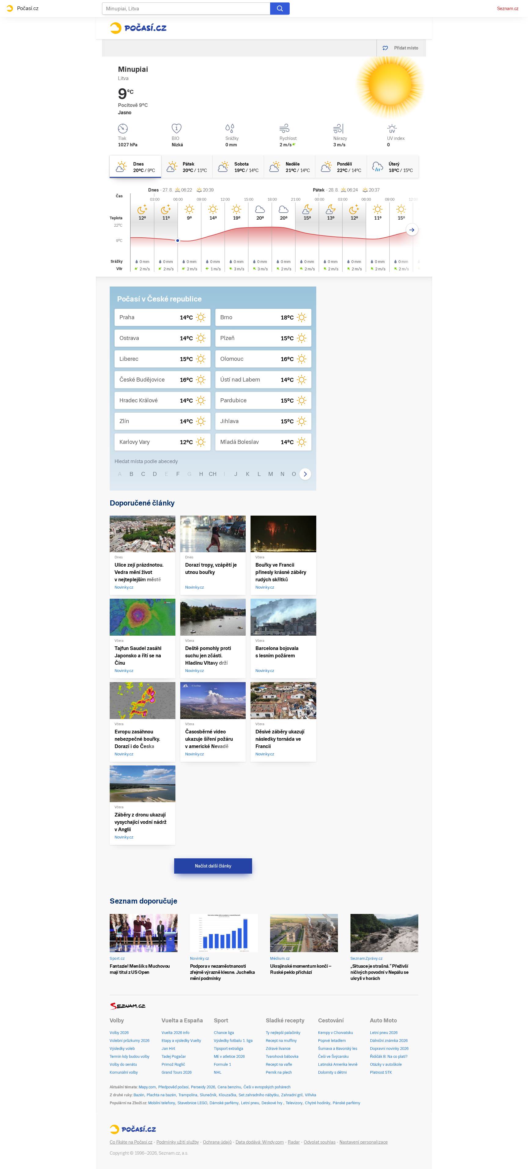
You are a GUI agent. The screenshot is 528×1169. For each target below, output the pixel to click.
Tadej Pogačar (174, 1056)
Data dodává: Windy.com (260, 1142)
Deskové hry (272, 1103)
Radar (294, 1142)
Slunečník (208, 1095)
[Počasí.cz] (138, 28)
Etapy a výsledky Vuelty (181, 1041)
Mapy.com (147, 1087)
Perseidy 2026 (203, 1087)
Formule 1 (222, 1064)
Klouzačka (227, 1095)
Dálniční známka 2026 (389, 1041)
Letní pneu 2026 (384, 1033)
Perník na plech (279, 1072)
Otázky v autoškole (386, 1064)
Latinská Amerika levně (338, 1064)
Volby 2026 (119, 1033)
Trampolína (187, 1095)
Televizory (294, 1103)
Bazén (139, 1095)
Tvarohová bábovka (282, 1056)
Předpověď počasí (173, 1087)
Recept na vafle (279, 1064)
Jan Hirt (168, 1049)
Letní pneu (250, 1103)
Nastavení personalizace (363, 1142)
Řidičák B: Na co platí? (389, 1056)
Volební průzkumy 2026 (129, 1041)
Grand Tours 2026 (177, 1072)
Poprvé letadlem (332, 1041)
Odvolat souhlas (320, 1142)
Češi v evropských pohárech (267, 1087)
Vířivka (310, 1095)
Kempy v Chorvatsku (335, 1033)
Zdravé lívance (278, 1049)
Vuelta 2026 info (175, 1033)
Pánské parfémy (346, 1103)
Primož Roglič (173, 1064)
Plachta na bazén (161, 1095)
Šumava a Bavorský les (337, 1049)
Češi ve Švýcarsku (333, 1056)
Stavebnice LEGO (192, 1103)
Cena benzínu (229, 1087)
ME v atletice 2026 (229, 1056)
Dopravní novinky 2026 (389, 1049)
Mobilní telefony (161, 1103)
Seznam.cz (508, 8)
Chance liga (224, 1033)
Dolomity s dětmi (332, 1072)
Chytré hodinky (317, 1103)
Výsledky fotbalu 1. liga (233, 1041)
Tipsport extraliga (228, 1049)
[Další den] (412, 229)
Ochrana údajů (217, 1142)
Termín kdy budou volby (129, 1056)
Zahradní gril (291, 1095)
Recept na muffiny (281, 1041)
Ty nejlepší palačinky (283, 1033)
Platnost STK (381, 1072)
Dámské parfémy (224, 1103)
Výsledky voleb (122, 1049)
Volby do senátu (123, 1064)
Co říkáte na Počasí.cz (131, 1142)
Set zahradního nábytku (259, 1095)
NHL (218, 1072)
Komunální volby (124, 1072)
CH (213, 474)
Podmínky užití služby (177, 1142)
